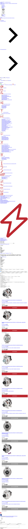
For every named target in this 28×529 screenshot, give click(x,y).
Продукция (1, 82)
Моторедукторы (4, 136)
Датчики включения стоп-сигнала (6, 122)
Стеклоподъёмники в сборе (5, 139)
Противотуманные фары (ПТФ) (6, 176)
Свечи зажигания (4, 158)
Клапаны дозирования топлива (6, 145)
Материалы (8, 77)
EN (0, 79)
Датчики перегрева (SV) (5, 126)
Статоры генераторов (4, 97)
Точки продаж (3, 6)
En (1, 17)
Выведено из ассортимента (8, 84)
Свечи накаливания (4, 159)
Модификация (2, 260)
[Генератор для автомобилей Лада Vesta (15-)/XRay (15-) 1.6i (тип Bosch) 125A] (7, 409)
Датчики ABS (3, 119)
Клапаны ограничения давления (6, 146)
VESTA (1, 248)
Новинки (3, 84)
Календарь (2, 80)
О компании (3, 5)
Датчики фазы (3, 130)
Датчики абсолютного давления (6, 120)
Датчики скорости (4, 128)
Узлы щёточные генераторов (5, 98)
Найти (1, 252)
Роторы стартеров (4, 106)
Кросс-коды (3, 14)
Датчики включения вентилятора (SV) (6, 121)
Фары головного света (4, 177)
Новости (3, 7)
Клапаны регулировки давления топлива (7, 147)
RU (0, 17)
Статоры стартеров (4, 107)
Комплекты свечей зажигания (5, 157)
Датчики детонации (4, 124)
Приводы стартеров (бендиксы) (6, 105)
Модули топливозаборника (5, 148)
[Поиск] (13, 243)
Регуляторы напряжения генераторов (6, 96)
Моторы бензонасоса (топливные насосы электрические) (9, 149)
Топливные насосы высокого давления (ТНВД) (8, 150)
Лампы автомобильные (5, 178)
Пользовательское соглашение (9, 516)
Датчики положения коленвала (5, 127)
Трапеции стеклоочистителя (5, 138)
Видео (2, 256)
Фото (3, 15)
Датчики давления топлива (5, 123)
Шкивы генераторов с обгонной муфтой (7, 99)
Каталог (15, 84)
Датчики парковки (4, 125)
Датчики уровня (4, 129)
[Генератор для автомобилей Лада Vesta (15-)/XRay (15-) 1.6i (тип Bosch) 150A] (7, 298)
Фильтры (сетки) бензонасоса (5, 151)
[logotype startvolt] (1, 19)
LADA (1, 257)
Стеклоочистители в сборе (5, 137)
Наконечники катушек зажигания (6, 113)
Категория (2, 251)
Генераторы (2, 261)
